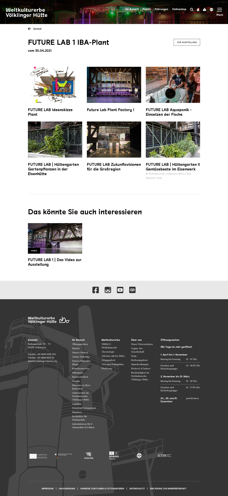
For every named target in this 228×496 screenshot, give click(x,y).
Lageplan (76, 404)
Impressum (48, 488)
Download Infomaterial (84, 408)
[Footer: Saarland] (88, 455)
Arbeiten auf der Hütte (113, 356)
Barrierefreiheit (80, 377)
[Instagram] (108, 290)
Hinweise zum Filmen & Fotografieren (102, 488)
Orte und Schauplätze (113, 364)
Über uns (136, 339)
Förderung (107, 368)
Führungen (161, 9)
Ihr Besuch (132, 9)
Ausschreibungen (140, 364)
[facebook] (95, 290)
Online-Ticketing (80, 357)
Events (147, 9)
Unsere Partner (80, 352)
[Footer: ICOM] (164, 455)
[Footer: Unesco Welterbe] (114, 455)
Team (133, 356)
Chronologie (108, 352)
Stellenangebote (139, 360)
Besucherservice (80, 368)
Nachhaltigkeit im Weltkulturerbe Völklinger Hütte (140, 376)
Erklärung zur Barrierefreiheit (168, 488)
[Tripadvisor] (132, 290)
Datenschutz (137, 488)
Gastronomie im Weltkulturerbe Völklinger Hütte (80, 396)
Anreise (76, 381)
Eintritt (75, 348)
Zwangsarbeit (108, 360)
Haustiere (77, 412)
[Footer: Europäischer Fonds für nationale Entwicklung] (38, 455)
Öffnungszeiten (80, 344)
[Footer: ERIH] (139, 455)
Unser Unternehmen (142, 344)
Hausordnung (67, 488)
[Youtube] (120, 290)
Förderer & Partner (140, 368)
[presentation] (55, 85)
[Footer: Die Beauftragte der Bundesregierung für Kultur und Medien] (63, 455)
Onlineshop (179, 9)
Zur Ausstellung (187, 42)
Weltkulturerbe (111, 339)
